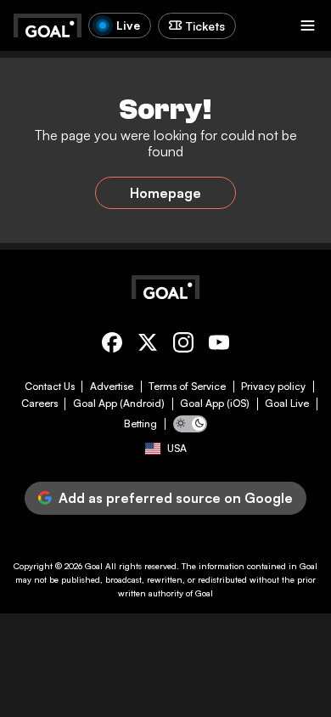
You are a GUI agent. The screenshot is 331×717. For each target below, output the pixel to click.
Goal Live (287, 403)
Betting (140, 424)
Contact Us (50, 386)
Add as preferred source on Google (176, 497)
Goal (94, 566)
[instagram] (183, 345)
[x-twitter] (147, 345)
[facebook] (112, 345)
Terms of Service (187, 386)
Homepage (165, 192)
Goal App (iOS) (215, 403)
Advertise (111, 386)
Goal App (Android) (119, 403)
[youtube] (219, 345)
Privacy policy (273, 386)
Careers (39, 403)
